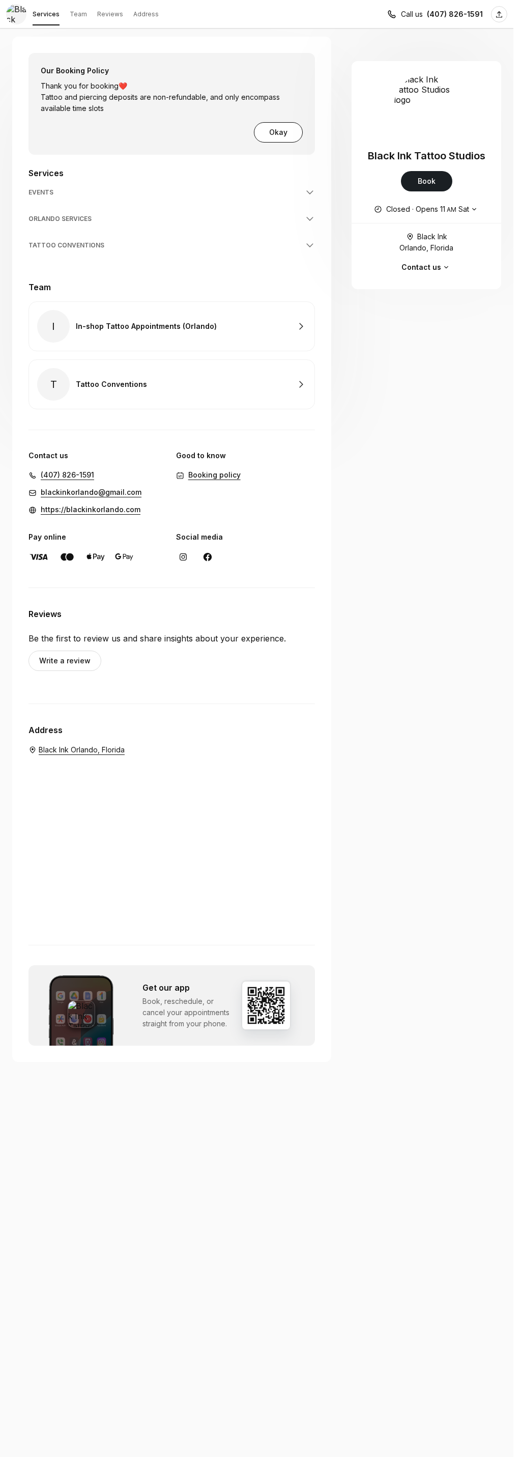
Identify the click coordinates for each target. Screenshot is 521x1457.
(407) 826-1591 (455, 14)
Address (146, 14)
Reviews (110, 14)
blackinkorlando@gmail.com (91, 492)
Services (46, 14)
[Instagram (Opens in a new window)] (183, 557)
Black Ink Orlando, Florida (426, 242)
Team (78, 14)
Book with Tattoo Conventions (171, 384)
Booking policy (214, 474)
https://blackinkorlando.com (90, 509)
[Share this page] (499, 14)
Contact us (421, 267)
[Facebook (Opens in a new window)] (207, 557)
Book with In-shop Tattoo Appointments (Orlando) (171, 326)
